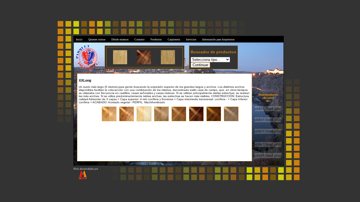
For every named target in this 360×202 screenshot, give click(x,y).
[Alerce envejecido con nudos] (126, 120)
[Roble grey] (231, 120)
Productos (156, 39)
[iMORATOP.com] (80, 178)
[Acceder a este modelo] (120, 63)
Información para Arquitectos (218, 39)
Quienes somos (96, 39)
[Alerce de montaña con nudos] (109, 120)
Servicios (191, 39)
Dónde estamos (120, 39)
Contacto (139, 39)
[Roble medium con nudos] (179, 120)
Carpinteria (174, 39)
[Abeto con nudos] (144, 120)
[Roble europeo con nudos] (161, 120)
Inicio (79, 39)
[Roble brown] (196, 120)
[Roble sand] (213, 120)
